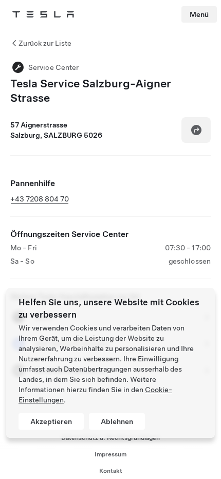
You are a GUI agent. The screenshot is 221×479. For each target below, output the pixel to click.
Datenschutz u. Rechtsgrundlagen (110, 437)
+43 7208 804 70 (39, 199)
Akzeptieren (51, 421)
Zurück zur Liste (45, 43)
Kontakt (110, 470)
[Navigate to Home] (43, 14)
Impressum (110, 454)
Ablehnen (117, 421)
